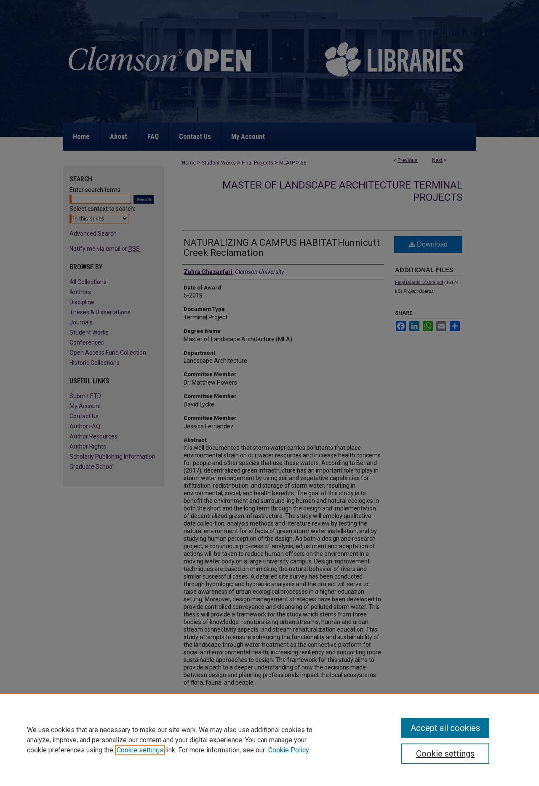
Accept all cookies (445, 728)
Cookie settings (140, 750)
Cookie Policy (288, 750)
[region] (269, 739)
